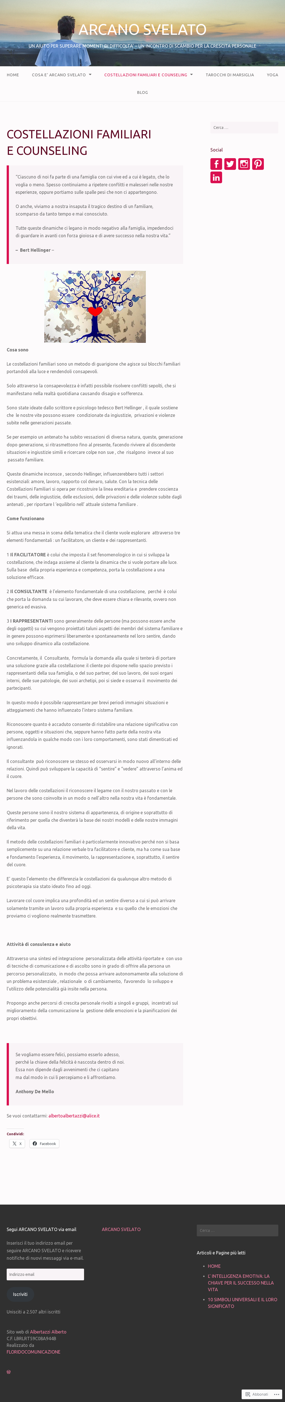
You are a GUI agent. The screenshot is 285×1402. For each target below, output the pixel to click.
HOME (13, 75)
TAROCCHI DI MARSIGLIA (230, 75)
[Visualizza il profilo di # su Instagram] (244, 164)
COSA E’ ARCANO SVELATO (59, 75)
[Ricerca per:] (244, 127)
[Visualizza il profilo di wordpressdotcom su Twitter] (230, 164)
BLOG (142, 92)
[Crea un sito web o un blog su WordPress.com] (9, 1371)
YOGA (272, 75)
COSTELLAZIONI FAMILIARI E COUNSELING (145, 75)
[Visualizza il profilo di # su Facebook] (216, 164)
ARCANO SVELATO (142, 29)
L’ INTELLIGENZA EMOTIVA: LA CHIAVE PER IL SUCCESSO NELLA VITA (241, 1283)
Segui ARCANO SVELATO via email (41, 1229)
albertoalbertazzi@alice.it (74, 1115)
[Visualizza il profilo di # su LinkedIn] (216, 177)
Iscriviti (20, 1294)
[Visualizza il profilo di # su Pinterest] (258, 164)
